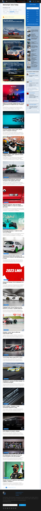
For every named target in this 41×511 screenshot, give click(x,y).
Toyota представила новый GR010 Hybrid (12, 357)
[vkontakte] (15, 508)
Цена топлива (33, 4)
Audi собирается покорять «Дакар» (11, 431)
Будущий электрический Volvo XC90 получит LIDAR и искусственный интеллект (34, 63)
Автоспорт (12, 11)
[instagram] (5, 508)
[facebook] (3, 508)
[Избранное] (35, 1)
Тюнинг (7, 11)
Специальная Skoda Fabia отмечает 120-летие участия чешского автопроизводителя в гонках (13, 257)
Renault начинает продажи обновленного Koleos (34, 50)
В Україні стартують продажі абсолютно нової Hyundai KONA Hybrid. (34, 31)
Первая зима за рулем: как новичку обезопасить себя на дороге (34, 46)
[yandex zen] (13, 508)
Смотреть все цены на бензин (33, 24)
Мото (4, 11)
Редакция (17, 495)
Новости (29, 27)
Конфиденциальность (19, 492)
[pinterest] (9, 508)
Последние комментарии (33, 71)
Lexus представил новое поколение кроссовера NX (34, 66)
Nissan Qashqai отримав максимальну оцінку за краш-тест (34, 42)
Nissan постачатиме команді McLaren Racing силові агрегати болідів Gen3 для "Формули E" (13, 104)
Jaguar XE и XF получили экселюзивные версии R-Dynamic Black (34, 55)
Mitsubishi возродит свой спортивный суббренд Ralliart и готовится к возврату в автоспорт (13, 206)
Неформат (17, 11)
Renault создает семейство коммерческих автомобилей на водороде (34, 59)
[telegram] (11, 508)
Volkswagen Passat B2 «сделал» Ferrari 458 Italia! (33, 107)
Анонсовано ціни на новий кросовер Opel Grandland (34, 39)
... (32, 90)
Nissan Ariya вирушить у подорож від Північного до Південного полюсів (34, 35)
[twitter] (7, 508)
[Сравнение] (33, 1)
